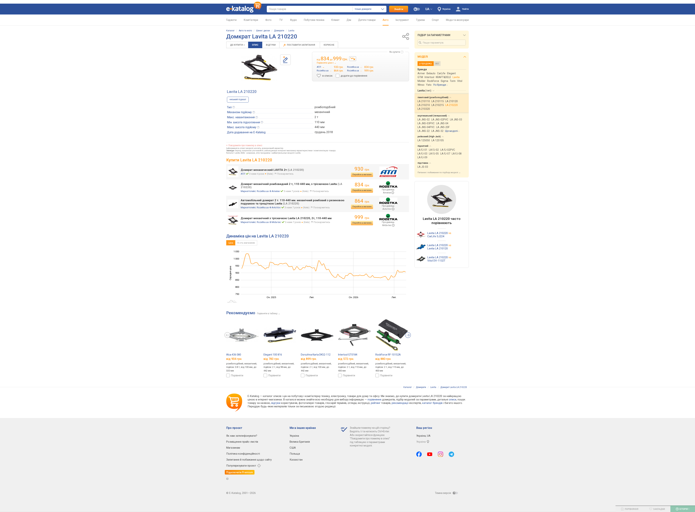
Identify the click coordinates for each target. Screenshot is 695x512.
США (293, 447)
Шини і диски (263, 30)
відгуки (275, 403)
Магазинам (233, 447)
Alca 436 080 (233, 354)
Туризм (420, 19)
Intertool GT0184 (347, 354)
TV (281, 19)
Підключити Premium (239, 472)
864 (362, 201)
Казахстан (296, 459)
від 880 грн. (383, 359)
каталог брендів (432, 403)
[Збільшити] (259, 68)
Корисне (329, 45)
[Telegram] (451, 454)
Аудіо (293, 19)
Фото (268, 19)
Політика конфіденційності (243, 453)
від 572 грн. (346, 359)
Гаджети (231, 19)
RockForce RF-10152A (388, 354)
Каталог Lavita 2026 (235, 153)
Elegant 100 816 (273, 354)
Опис (255, 45)
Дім (349, 19)
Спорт (435, 19)
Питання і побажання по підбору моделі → (439, 172)
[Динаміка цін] (352, 58)
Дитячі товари (367, 19)
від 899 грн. (309, 359)
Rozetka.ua (263, 191)
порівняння (374, 399)
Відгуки (271, 45)
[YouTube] (429, 454)
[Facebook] (419, 454)
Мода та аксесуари (457, 19)
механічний (322, 112)
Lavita (291, 30)
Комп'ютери (251, 19)
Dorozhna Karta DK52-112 (315, 354)
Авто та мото (245, 30)
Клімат (335, 19)
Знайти (398, 9)
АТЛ (243, 173)
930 (362, 169)
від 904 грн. (234, 359)
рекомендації (400, 403)
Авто (386, 19)
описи (452, 399)
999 (362, 217)
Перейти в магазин (362, 174)
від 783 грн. (271, 359)
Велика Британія (300, 441)
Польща (295, 453)
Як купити (394, 52)
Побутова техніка (314, 19)
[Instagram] (440, 454)
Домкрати (279, 30)
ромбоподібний (325, 107)
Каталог (230, 30)
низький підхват (237, 99)
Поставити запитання (301, 45)
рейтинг (375, 403)
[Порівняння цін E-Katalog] (243, 9)
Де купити (237, 45)
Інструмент (402, 19)
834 (362, 185)
